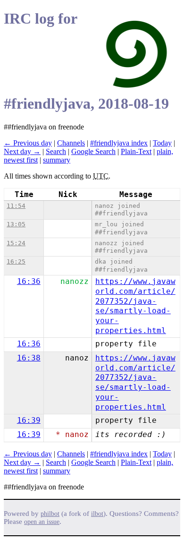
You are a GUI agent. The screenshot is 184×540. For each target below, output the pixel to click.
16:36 (29, 281)
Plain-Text (136, 151)
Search (56, 151)
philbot (50, 513)
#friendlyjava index (119, 143)
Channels (71, 143)
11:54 (16, 205)
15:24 (16, 243)
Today (162, 143)
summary (56, 160)
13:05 (16, 224)
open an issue (41, 521)
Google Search (93, 151)
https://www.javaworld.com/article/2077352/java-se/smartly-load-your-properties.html (135, 306)
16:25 (16, 261)
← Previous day (28, 143)
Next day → (22, 151)
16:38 (29, 357)
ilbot (97, 513)
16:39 (29, 420)
